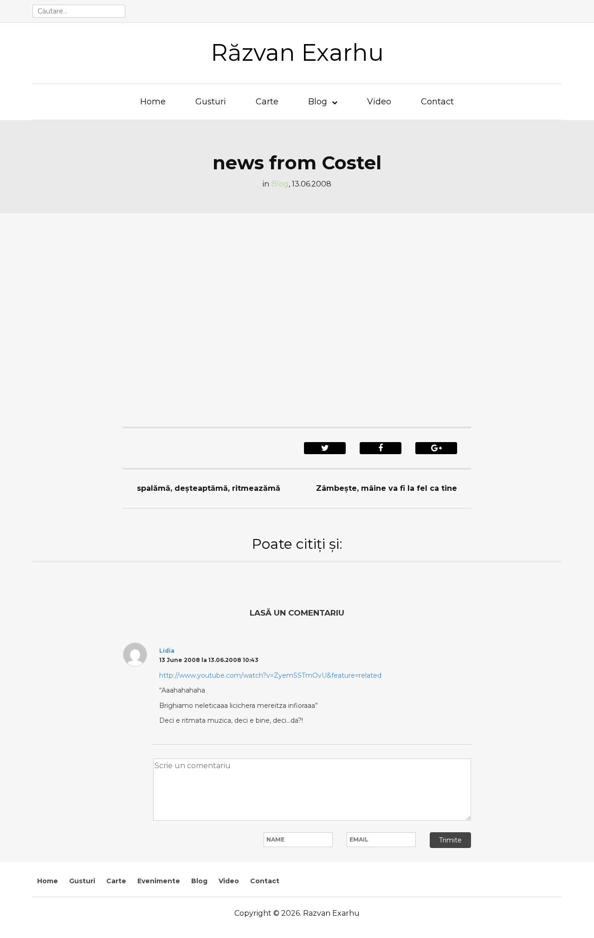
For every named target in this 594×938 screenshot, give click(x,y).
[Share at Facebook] (380, 448)
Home (153, 101)
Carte (267, 101)
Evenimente (158, 881)
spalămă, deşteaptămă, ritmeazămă (208, 488)
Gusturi (210, 101)
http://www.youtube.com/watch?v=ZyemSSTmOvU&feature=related (270, 675)
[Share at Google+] (436, 448)
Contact (437, 101)
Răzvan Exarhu (297, 53)
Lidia (166, 650)
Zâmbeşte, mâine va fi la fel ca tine (386, 488)
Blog (317, 101)
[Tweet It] (325, 448)
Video (379, 101)
